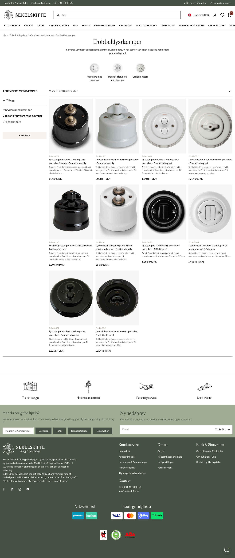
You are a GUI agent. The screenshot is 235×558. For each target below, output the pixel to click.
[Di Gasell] (103, 535)
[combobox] (120, 15)
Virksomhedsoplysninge (169, 456)
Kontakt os (124, 451)
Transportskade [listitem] (79, 430)
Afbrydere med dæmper (41, 35)
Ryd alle (24, 135)
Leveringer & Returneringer (133, 462)
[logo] (25, 15)
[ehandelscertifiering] (116, 535)
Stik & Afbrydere (18, 35)
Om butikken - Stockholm (209, 451)
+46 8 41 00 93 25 (63, 3)
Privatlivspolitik (127, 467)
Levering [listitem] (43, 430)
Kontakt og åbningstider (208, 462)
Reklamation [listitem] (102, 430)
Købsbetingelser (127, 456)
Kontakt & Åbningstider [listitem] (18, 430)
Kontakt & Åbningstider (16, 3)
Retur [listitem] (60, 430)
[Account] (215, 15)
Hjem (5, 35)
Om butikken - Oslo (206, 456)
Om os (160, 451)
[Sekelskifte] (40, 449)
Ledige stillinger (165, 462)
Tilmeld (220, 429)
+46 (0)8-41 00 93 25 (130, 487)
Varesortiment (164, 467)
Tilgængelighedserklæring (132, 473)
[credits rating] (130, 535)
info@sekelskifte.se (41, 3)
